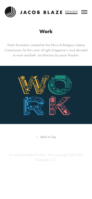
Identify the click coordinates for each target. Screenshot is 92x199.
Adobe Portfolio (35, 155)
